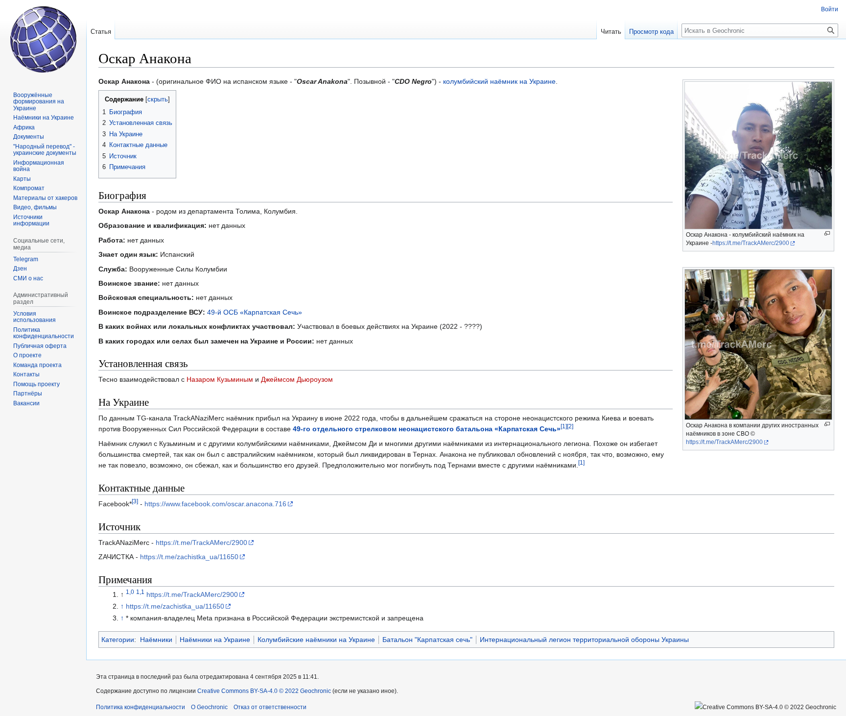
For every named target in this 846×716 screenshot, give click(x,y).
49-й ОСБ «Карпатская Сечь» (254, 312)
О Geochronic (209, 707)
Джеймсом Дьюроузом (297, 379)
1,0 (130, 592)
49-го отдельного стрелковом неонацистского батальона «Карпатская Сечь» (427, 429)
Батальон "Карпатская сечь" (427, 639)
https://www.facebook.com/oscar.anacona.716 (215, 504)
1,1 (140, 592)
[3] (135, 501)
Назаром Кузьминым (220, 379)
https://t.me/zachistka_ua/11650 (189, 557)
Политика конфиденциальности (140, 707)
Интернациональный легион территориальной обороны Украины (584, 639)
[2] (570, 426)
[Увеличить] (827, 233)
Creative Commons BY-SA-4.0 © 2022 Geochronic (264, 691)
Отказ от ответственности (270, 707)
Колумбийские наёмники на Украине (316, 639)
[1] (564, 426)
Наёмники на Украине (215, 639)
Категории (117, 639)
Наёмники (156, 639)
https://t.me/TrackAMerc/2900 (750, 243)
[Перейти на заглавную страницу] (43, 39)
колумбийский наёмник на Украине (499, 81)
